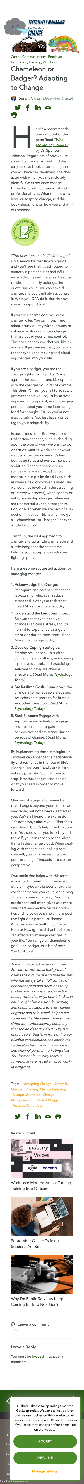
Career (16, 57)
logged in (40, 1356)
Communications (34, 57)
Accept (45, 1441)
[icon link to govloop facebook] (28, 108)
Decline (45, 1458)
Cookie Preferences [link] (14, 1481)
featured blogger (47, 1100)
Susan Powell (29, 98)
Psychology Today (50, 606)
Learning (35, 62)
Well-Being (50, 62)
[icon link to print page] (14, 115)
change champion (26, 1094)
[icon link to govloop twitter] (18, 108)
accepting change (37, 1084)
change (31, 1089)
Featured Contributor (28, 1105)
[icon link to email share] (48, 108)
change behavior (52, 1089)
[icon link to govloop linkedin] (38, 108)
